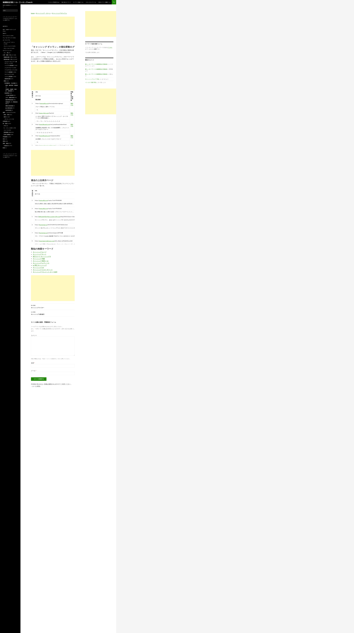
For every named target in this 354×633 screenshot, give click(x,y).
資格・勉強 (5, 143)
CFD (5, 125)
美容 (5, 117)
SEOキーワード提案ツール (104, 2)
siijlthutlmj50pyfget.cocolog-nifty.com (49, 216)
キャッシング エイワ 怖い (92, 79)
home (32, 13)
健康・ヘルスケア (7, 112)
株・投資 (5, 123)
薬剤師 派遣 (7, 78)
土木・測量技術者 (10, 97)
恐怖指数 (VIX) (7, 132)
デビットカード (7, 48)
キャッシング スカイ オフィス (43, 270)
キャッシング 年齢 (39, 258)
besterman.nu (43, 224)
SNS (4, 33)
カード (4, 40)
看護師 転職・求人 (8, 57)
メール (33, 370)
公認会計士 (6, 145)
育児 (4, 139)
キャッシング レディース (41, 263)
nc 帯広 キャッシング (40, 265)
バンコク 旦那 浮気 (90, 82)
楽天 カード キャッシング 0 (42, 256)
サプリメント (6, 50)
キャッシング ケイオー (37, 306)
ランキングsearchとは (53, 2)
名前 (33, 363)
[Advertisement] (53, 29)
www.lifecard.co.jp (44, 124)
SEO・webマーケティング (9, 29)
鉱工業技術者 (9, 108)
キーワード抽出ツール (78, 2)
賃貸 (4, 141)
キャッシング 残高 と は (40, 261)
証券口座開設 (7, 134)
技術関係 (7, 93)
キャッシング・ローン (43, 13)
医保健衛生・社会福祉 (10, 83)
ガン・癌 (6, 52)
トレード (6, 130)
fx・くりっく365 (8, 128)
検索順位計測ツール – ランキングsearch (17, 2)
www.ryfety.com (44, 113)
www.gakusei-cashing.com (47, 145)
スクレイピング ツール (91, 2)
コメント (34, 335)
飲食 (4, 147)
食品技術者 (8, 110)
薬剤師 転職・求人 (8, 59)
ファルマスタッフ (9, 70)
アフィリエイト (7, 35)
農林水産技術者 (9, 105)
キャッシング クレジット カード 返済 (45, 272)
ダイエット (7, 119)
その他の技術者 (9, 95)
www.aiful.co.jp (44, 103)
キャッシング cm (38, 267)
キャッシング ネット (39, 254)
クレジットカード (8, 46)
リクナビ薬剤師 (8, 76)
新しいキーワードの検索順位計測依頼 (96, 64)
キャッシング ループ (39, 252)
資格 (5, 81)
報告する (72, 104)
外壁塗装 (5, 121)
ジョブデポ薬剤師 (9, 65)
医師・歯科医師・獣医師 (12, 85)
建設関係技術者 (9, 99)
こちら (10, 18)
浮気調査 (5, 136)
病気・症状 (6, 114)
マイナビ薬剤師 (8, 72)
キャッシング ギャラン (59, 13)
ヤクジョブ (7, 74)
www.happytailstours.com (46, 241)
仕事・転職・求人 (7, 55)
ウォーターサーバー (8, 38)
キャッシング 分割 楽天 (37, 313)
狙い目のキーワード (66, 2)
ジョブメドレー (8, 67)
